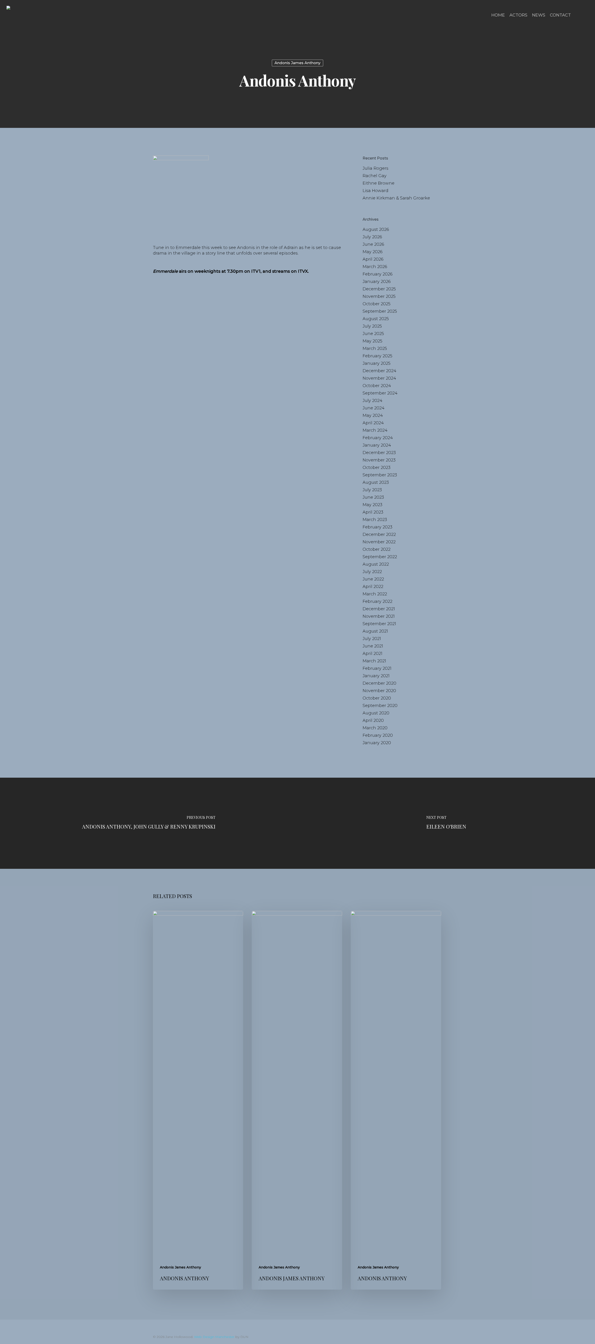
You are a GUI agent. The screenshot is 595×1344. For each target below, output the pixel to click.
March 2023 (375, 519)
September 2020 (380, 705)
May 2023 (372, 504)
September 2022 (380, 556)
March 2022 (375, 594)
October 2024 (377, 385)
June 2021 (373, 646)
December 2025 (379, 289)
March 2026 (375, 266)
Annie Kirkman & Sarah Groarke (396, 198)
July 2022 (372, 571)
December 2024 (379, 370)
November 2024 (379, 378)
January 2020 (377, 742)
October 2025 (376, 303)
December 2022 (379, 534)
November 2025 (379, 296)
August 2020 (376, 713)
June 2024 (373, 408)
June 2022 (373, 579)
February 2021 (377, 668)
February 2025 (377, 355)
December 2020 (379, 683)
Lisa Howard (375, 190)
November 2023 (379, 460)
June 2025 (373, 333)
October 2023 (376, 467)
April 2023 (373, 512)
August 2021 (375, 631)
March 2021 (374, 661)
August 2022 (376, 564)
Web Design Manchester (214, 1337)
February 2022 (377, 601)
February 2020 (378, 735)
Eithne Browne (378, 183)
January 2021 (376, 675)
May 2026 (373, 251)
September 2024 (380, 393)
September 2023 (380, 475)
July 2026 (372, 236)
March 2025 (375, 348)
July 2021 (372, 638)
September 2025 (380, 311)
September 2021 (379, 623)
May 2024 (373, 415)
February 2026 (378, 274)
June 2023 (373, 497)
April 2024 (373, 422)
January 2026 (377, 281)
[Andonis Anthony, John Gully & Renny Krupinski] (149, 823)
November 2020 (379, 690)
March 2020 (375, 727)
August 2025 (376, 318)
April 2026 (373, 259)
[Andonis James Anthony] (297, 1100)
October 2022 (376, 549)
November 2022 (379, 541)
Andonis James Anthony (297, 63)
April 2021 (372, 653)
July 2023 (372, 489)
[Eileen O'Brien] (446, 823)
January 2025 (376, 363)
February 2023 (377, 527)
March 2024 (375, 430)
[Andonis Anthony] (198, 1100)
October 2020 (377, 698)
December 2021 (379, 608)
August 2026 (376, 229)
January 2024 (377, 445)
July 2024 (372, 400)
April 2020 (373, 720)
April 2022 (373, 586)
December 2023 (379, 452)
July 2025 (372, 326)
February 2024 (378, 437)
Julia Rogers (375, 168)
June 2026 (373, 244)
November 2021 (379, 616)
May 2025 (372, 341)
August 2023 (376, 482)
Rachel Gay (375, 175)
